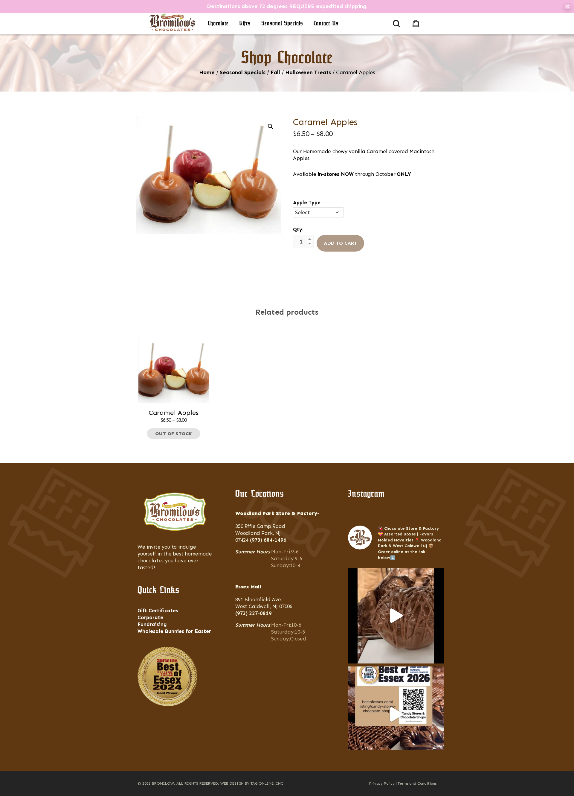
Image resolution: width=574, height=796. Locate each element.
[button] (270, 126)
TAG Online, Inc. (268, 783)
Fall (275, 72)
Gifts (245, 24)
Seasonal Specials (282, 24)
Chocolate (218, 24)
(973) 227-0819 (253, 613)
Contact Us (326, 24)
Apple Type (306, 203)
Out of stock (173, 433)
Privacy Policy (382, 783)
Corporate (150, 617)
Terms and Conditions (417, 783)
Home (207, 72)
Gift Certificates (158, 611)
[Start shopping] (417, 22)
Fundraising (152, 624)
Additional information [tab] (290, 288)
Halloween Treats (308, 72)
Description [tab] (237, 288)
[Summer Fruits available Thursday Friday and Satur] (396, 615)
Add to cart (340, 243)
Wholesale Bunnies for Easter (174, 631)
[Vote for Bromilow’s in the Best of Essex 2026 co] (396, 714)
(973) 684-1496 (268, 540)
